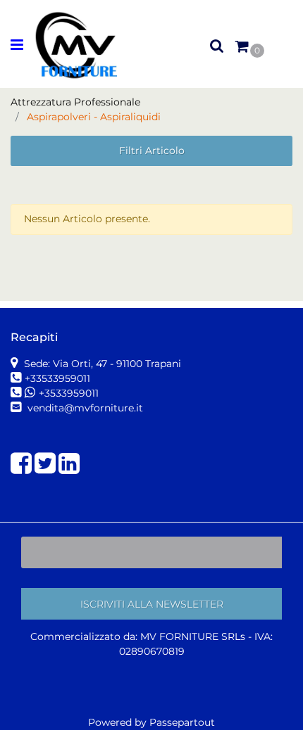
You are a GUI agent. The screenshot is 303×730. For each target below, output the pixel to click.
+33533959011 (57, 378)
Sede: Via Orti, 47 (101, 363)
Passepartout (182, 722)
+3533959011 (69, 393)
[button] (151, 604)
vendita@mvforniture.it (84, 408)
